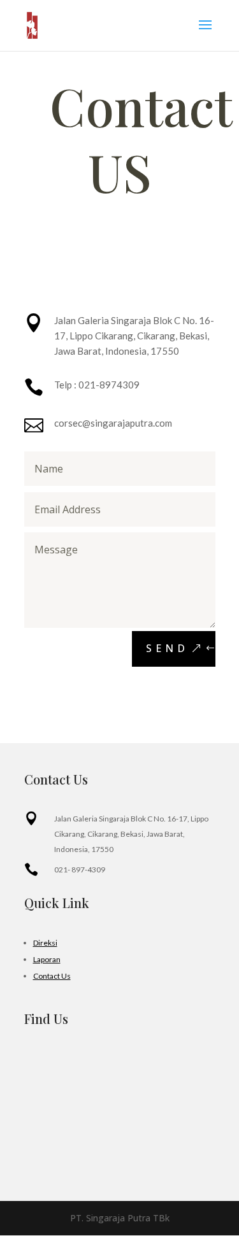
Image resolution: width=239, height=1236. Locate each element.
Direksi (45, 943)
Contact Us (52, 976)
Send (167, 648)
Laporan (47, 959)
